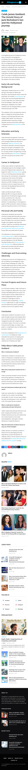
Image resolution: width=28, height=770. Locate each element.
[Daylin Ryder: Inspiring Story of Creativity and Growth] (14, 627)
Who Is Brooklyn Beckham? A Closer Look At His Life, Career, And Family (13, 484)
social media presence (7, 236)
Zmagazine (7, 764)
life (23, 430)
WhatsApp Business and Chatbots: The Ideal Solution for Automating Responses (17, 662)
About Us (10, 758)
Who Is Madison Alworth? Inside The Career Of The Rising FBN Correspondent (13, 533)
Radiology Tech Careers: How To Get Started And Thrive (17, 670)
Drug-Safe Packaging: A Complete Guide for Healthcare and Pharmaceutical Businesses (16, 559)
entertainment (16, 153)
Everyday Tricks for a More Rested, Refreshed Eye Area (16, 586)
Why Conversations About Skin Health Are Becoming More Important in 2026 (17, 578)
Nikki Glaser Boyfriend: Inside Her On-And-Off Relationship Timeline (12, 508)
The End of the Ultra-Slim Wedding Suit (16, 550)
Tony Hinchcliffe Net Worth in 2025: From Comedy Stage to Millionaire (17, 722)
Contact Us (14, 760)
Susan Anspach (19, 96)
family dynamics (16, 124)
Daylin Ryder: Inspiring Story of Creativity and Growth (11, 640)
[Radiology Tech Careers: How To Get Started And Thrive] (4, 672)
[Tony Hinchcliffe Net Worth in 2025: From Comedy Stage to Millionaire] (4, 723)
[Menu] (2, 2)
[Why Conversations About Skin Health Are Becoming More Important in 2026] (4, 578)
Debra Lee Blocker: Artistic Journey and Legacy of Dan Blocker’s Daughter (16, 714)
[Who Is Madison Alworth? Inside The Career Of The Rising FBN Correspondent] (14, 522)
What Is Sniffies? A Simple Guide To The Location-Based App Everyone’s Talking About (17, 654)
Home (5, 758)
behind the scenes (16, 172)
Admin (7, 30)
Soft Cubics (3, 765)
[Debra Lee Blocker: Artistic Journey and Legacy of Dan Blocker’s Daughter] (4, 715)
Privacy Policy (19, 758)
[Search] (26, 2)
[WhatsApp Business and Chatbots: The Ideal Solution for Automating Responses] (4, 663)
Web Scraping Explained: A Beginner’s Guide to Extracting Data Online (17, 679)
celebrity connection (14, 143)
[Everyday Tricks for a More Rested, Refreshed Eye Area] (4, 588)
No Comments (5, 32)
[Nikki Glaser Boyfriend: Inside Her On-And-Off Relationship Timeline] (14, 498)
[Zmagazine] (14, 2)
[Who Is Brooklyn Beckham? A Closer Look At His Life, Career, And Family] (14, 474)
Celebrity (4, 10)
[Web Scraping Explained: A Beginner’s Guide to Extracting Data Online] (4, 680)
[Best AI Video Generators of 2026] (4, 570)
